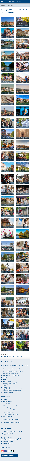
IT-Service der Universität (10, 406)
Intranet (5, 377)
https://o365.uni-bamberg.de (11, 390)
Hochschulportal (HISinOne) (11, 369)
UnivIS (4, 385)
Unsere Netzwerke (8, 441)
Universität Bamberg (15, 1)
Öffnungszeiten (7, 401)
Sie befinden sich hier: (7, 5)
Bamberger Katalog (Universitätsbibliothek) (15, 365)
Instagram (2, 451)
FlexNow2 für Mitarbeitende (11, 375)
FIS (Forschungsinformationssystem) (13, 371)
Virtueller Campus (8, 393)
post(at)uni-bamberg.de (12, 439)
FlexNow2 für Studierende (10, 373)
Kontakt (3, 356)
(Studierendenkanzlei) (9, 383)
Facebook (5, 451)
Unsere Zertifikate (8, 443)
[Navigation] (2, 2)
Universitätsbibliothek (9, 412)
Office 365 (5, 379)
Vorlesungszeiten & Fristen (11, 414)
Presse (5, 399)
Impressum (10, 356)
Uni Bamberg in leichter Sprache (10, 422)
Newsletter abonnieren (8, 455)
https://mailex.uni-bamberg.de (12, 389)
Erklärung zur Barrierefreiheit (9, 419)
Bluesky (9, 451)
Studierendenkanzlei (9, 410)
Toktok (12, 451)
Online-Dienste (7, 381)
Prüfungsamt (6, 404)
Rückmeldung (7, 408)
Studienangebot (7, 416)
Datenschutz (18, 356)
